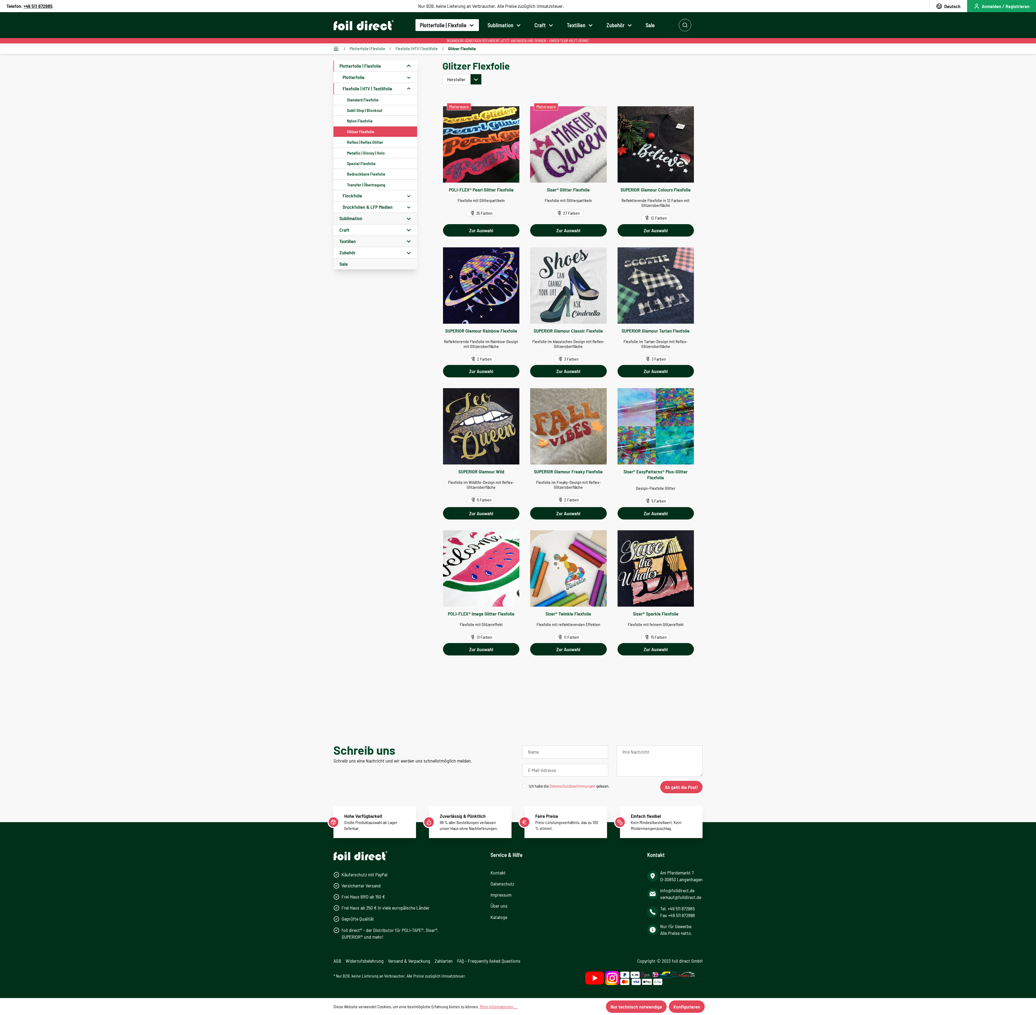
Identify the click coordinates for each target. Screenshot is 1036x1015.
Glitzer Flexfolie (360, 131)
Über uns (498, 906)
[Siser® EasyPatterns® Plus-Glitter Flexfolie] (656, 426)
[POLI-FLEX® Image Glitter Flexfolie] (481, 568)
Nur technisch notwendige (636, 1007)
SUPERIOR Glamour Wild (481, 471)
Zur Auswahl (481, 230)
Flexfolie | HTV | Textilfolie (367, 88)
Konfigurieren (686, 1007)
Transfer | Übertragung (366, 184)
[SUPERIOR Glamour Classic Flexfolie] (568, 285)
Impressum (501, 895)
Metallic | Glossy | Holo (366, 152)
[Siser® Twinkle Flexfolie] (568, 568)
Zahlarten (444, 961)
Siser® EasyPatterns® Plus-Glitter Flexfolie (655, 474)
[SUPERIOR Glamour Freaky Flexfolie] (568, 426)
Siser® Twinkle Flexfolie (568, 614)
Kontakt (498, 873)
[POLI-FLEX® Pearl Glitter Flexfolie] (481, 144)
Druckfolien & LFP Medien (368, 207)
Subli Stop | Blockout (364, 110)
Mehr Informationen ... (498, 1006)
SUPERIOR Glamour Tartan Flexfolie (656, 331)
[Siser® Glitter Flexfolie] (568, 144)
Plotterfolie (353, 77)
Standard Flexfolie (363, 99)
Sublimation (350, 218)
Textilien (347, 241)
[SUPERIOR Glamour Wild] (481, 426)
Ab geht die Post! (681, 787)
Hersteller (456, 79)
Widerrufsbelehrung (365, 961)
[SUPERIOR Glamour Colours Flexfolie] (656, 144)
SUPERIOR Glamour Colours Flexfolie (656, 190)
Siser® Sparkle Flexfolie (656, 614)
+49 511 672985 (38, 6)
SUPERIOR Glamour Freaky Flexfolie (568, 471)
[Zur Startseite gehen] (363, 25)
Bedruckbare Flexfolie (366, 173)
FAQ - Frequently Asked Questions (488, 961)
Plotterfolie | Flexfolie (360, 66)
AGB (337, 961)
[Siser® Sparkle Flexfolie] (656, 568)
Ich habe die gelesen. (569, 785)
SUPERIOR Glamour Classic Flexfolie (568, 331)
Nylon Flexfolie (360, 120)
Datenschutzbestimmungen (572, 785)
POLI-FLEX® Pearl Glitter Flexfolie (481, 190)
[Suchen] (685, 25)
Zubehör (347, 252)
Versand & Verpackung (409, 961)
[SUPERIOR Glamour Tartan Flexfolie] (656, 285)
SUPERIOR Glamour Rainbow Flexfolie (481, 331)
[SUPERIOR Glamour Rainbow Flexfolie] (481, 285)
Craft (344, 230)
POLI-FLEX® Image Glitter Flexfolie (481, 614)
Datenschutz (502, 884)
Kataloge (498, 917)
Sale (343, 264)
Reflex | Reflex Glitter (365, 142)
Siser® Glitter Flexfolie (568, 190)
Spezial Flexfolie (361, 163)
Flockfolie (352, 196)
